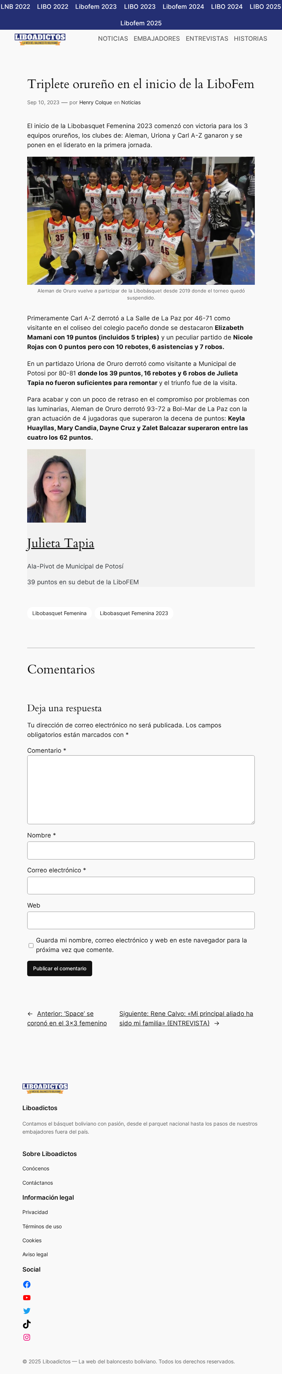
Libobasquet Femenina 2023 (134, 613)
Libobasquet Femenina (59, 613)
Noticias (131, 102)
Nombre (41, 835)
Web (33, 905)
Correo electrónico (56, 870)
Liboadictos (39, 1108)
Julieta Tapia (60, 543)
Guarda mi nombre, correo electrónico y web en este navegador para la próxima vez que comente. (141, 945)
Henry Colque (95, 102)
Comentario (46, 750)
